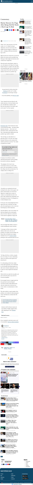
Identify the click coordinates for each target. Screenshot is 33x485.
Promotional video (4, 125)
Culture (11, 347)
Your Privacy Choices (17, 484)
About (12, 473)
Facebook (2, 338)
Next (1, 456)
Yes (4, 150)
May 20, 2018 (16, 95)
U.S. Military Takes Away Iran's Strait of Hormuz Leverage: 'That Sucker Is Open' (28, 52)
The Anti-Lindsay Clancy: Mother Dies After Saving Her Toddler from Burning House (25, 81)
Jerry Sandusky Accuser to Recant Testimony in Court (11, 411)
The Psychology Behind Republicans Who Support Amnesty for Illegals (11, 446)
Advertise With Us (28, 466)
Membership (13, 475)
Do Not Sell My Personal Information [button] (27, 482)
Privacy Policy (15, 482)
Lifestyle (2, 478)
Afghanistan (6, 347)
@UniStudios (4, 92)
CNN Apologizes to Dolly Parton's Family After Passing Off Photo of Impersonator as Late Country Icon (12, 434)
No (6, 150)
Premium (2, 473)
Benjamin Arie (6, 325)
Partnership (27, 465)
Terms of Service (21, 482)
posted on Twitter (13, 235)
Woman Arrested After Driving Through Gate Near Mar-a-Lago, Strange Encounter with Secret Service (12, 405)
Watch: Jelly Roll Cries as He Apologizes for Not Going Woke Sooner (28, 27)
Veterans (10, 348)
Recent (6, 327)
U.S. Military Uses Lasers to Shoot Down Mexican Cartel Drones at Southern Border (11, 440)
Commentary (5, 19)
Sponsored (13, 478)
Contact (9, 327)
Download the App (25, 473)
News (1, 475)
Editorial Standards (28, 461)
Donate (12, 477)
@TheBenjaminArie (4, 337)
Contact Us (27, 462)
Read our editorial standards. (13, 321)
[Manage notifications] (2, 483)
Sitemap (18, 482)
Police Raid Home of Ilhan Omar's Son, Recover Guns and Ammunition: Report (28, 22)
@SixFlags (5, 91)
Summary (3, 327)
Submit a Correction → (4, 317)
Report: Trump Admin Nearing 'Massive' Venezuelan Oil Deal (28, 47)
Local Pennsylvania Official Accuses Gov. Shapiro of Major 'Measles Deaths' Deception (12, 416)
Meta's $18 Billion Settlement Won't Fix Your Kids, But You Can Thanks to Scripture (12, 451)
